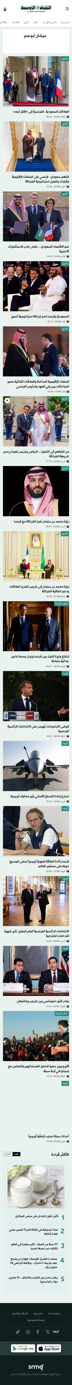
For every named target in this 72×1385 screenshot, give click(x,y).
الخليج (65, 55)
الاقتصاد (15, 19)
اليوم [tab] (16, 1150)
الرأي (26, 19)
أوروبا (65, 670)
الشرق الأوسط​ (49, 19)
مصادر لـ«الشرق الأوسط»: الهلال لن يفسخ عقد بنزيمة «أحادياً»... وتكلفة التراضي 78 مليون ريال (33, 1260)
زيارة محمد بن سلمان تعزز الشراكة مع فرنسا (41, 518)
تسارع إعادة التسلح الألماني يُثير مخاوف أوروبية (39, 793)
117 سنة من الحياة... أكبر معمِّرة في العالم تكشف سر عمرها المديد (34, 1243)
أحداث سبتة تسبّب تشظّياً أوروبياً (48, 1133)
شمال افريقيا (62, 1010)
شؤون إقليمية (61, 600)
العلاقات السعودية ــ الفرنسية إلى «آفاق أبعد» (41, 108)
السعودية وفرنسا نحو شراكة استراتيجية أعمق (40, 313)
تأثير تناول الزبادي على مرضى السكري (37, 1213)
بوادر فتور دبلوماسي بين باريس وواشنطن (43, 998)
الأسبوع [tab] (8, 1150)
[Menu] (68, 7)
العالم (36, 19)
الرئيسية (65, 19)
